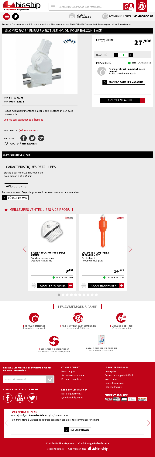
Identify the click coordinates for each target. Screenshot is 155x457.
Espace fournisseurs (114, 382)
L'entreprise (110, 371)
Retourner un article (71, 379)
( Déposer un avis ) (28, 130)
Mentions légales (55, 449)
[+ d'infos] (33, 285)
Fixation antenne (59, 24)
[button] (131, 55)
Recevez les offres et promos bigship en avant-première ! (27, 369)
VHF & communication (37, 24)
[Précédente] (25, 249)
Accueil (5, 24)
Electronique (18, 24)
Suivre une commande (72, 375)
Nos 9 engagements (71, 393)
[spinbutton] (123, 55)
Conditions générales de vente (93, 443)
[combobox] (53, 6)
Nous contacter (112, 379)
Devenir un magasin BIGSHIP (119, 375)
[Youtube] (20, 398)
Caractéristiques (13, 154)
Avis (28, 154)
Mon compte (67, 371)
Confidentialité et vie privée (60, 443)
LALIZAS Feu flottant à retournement (95, 254)
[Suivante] (130, 249)
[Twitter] (32, 398)
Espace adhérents (113, 386)
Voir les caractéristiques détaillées (23, 119)
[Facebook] (8, 398)
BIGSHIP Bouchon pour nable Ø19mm (48, 254)
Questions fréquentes (72, 397)
